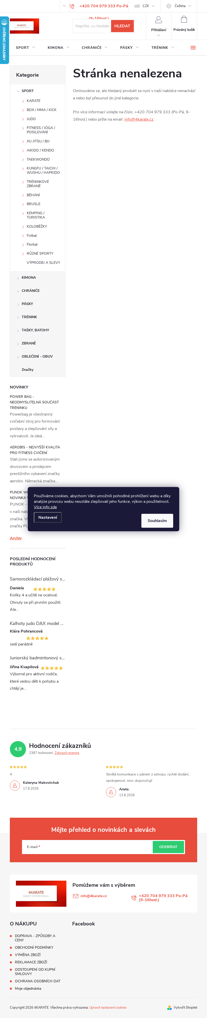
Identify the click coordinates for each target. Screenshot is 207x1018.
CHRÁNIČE (31, 290)
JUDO (31, 119)
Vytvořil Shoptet (185, 1007)
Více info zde (45, 507)
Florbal (32, 244)
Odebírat (168, 846)
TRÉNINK (29, 317)
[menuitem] (26, 48)
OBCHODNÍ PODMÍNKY (34, 947)
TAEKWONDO (38, 159)
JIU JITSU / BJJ (38, 141)
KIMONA (29, 277)
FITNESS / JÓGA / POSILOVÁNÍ (41, 130)
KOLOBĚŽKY (37, 226)
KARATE (33, 100)
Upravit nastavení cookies (107, 1007)
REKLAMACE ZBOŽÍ (31, 962)
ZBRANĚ (29, 343)
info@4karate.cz (138, 119)
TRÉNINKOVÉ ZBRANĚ (38, 183)
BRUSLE (33, 204)
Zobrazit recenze (67, 753)
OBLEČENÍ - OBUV (37, 356)
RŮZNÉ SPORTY (40, 253)
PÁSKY (27, 303)
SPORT (28, 91)
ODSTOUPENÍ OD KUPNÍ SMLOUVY (35, 971)
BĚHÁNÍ (33, 195)
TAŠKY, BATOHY (35, 330)
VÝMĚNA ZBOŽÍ (28, 954)
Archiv (16, 538)
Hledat (122, 26)
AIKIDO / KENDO (40, 150)
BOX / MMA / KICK (42, 109)
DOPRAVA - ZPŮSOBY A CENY (35, 938)
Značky (27, 369)
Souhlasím (157, 520)
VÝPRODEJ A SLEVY (43, 262)
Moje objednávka (28, 988)
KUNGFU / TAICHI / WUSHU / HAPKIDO (43, 170)
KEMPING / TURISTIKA (36, 215)
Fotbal (32, 235)
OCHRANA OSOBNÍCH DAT (37, 981)
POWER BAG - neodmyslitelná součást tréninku (34, 402)
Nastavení (47, 517)
